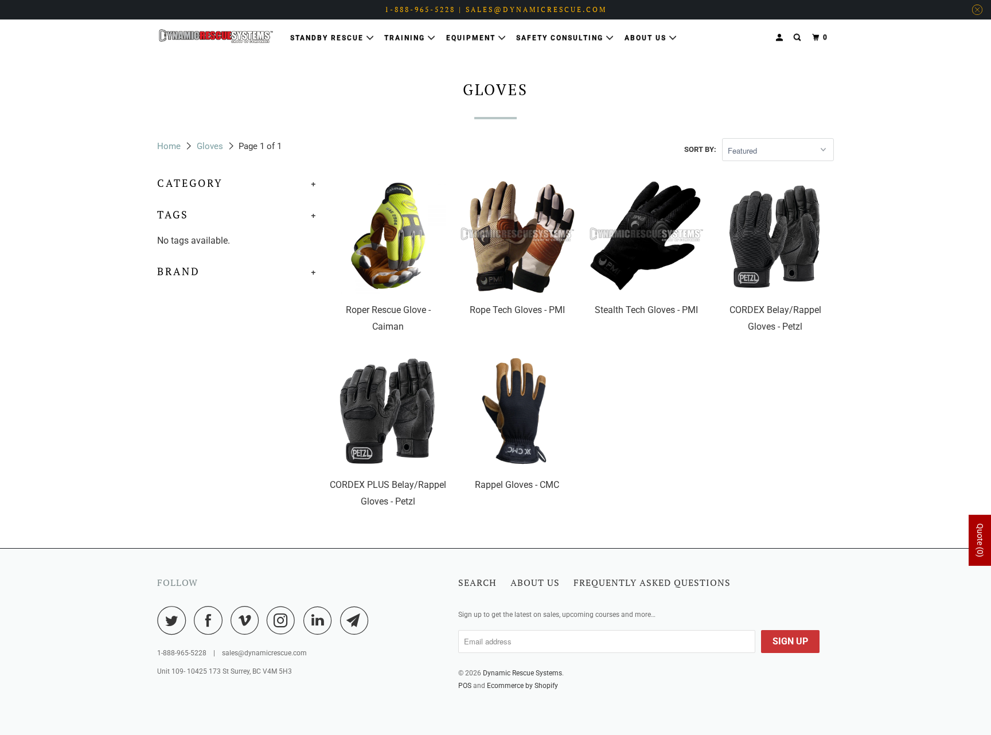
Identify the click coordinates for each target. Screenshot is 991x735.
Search (477, 582)
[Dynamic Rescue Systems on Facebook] (211, 620)
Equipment (472, 38)
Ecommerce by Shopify (522, 686)
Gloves (210, 146)
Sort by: (700, 149)
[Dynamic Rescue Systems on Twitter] (174, 620)
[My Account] (780, 37)
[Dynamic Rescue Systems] (216, 36)
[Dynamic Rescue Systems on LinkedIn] (320, 620)
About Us (647, 38)
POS (464, 686)
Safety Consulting (561, 38)
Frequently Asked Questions (652, 582)
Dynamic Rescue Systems (522, 673)
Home (169, 146)
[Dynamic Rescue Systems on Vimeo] (247, 620)
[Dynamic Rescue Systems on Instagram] (284, 620)
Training (406, 38)
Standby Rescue (328, 38)
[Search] (798, 37)
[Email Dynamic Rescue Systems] (357, 620)
